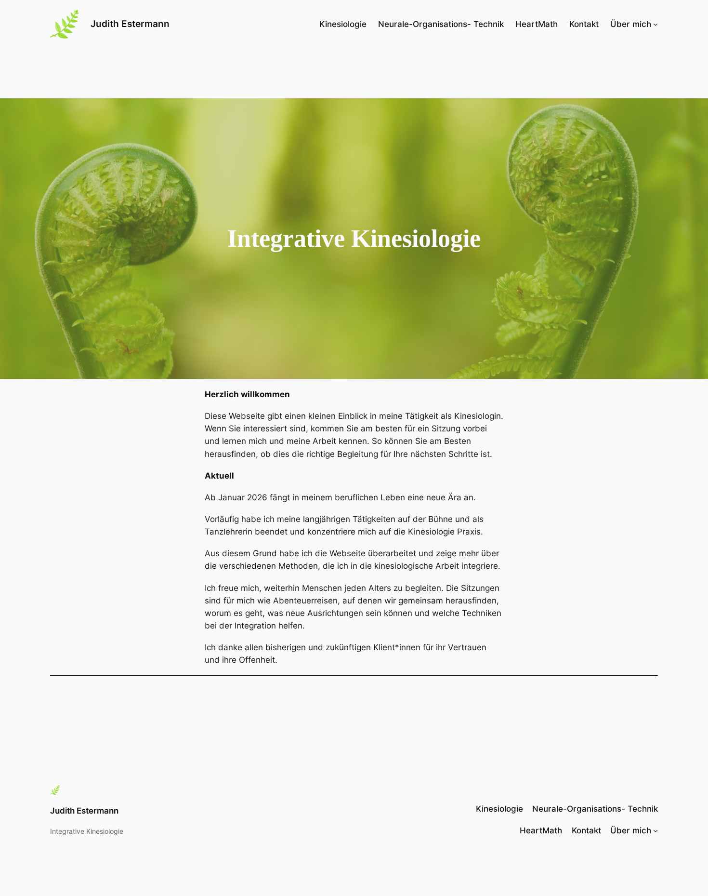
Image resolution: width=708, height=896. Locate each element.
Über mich (630, 24)
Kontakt (584, 24)
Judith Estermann (130, 23)
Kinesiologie (343, 24)
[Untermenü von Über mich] (655, 24)
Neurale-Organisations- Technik (441, 24)
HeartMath (536, 24)
